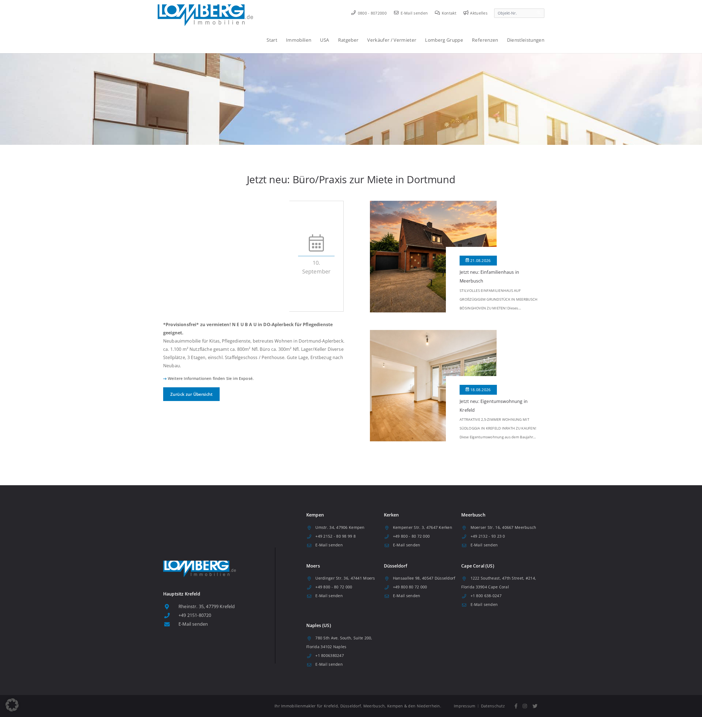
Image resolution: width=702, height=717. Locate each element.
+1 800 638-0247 (486, 595)
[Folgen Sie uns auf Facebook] (516, 706)
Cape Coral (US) (477, 566)
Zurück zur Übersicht (191, 394)
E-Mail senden (413, 13)
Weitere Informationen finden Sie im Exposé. (211, 378)
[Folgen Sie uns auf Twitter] (535, 706)
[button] (12, 705)
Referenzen (485, 40)
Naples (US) (318, 625)
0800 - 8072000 (372, 13)
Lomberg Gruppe (444, 40)
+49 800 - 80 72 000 (411, 536)
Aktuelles (478, 13)
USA (324, 40)
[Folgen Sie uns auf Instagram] (525, 706)
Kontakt (448, 13)
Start (272, 40)
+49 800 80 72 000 (410, 586)
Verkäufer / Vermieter (391, 40)
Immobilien (298, 40)
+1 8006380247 (329, 655)
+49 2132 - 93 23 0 (488, 536)
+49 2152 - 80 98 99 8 (335, 536)
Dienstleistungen (525, 40)
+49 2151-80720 (195, 615)
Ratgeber (348, 40)
